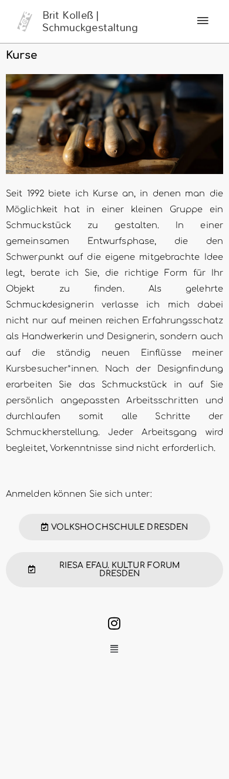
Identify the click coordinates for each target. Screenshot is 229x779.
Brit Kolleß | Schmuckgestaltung (90, 21)
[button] (114, 649)
